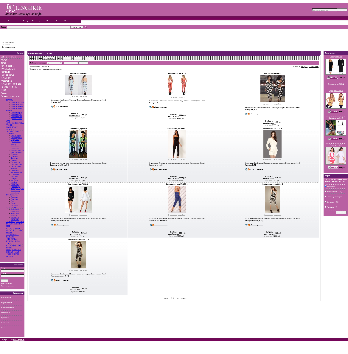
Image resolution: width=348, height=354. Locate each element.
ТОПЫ (3, 63)
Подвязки (9, 248)
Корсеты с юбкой (17, 106)
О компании (50, 21)
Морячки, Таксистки (14, 157)
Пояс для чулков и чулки (10, 96)
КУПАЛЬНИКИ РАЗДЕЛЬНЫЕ (6, 79)
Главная (3, 21)
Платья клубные (16, 115)
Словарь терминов (7, 308)
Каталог (10, 21)
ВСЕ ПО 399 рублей (8, 57)
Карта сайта (5, 323)
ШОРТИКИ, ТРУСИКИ (14, 230)
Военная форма (16, 138)
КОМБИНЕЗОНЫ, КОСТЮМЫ (12, 128)
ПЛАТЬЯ (4, 60)
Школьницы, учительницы (15, 186)
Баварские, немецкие (14, 182)
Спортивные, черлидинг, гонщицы (15, 177)
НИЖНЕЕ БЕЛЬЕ (7, 75)
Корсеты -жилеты (17, 108)
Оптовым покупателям (72, 21)
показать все (182, 298)
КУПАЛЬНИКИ (11, 207)
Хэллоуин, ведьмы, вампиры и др (17, 190)
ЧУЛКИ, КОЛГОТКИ (13, 250)
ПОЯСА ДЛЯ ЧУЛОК (13, 245)
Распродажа (27, 21)
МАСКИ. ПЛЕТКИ (12, 254)
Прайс (3, 328)
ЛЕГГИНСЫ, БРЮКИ (13, 228)
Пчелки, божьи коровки (16, 167)
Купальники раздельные (15, 210)
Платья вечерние (16, 113)
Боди (12, 201)
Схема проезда (6, 298)
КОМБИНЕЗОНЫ (7, 66)
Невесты (14, 160)
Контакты (59, 21)
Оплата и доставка (38, 21)
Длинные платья (16, 119)
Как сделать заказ (8, 42)
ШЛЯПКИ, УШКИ (12, 252)
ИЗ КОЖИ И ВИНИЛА (9, 87)
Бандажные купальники (15, 219)
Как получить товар (8, 47)
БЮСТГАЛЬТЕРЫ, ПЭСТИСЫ (12, 236)
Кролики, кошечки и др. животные (17, 151)
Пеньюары (14, 197)
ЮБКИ (3, 90)
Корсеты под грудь (17, 102)
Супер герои (15, 140)
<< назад (164, 298)
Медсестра (14, 154)
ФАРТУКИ (9, 256)
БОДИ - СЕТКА (11, 239)
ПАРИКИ (9, 233)
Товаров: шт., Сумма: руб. (13, 34)
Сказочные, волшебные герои (17, 171)
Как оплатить (6, 45)
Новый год (14, 193)
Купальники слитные (15, 215)
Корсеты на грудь (17, 104)
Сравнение (5, 318)
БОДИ (8, 121)
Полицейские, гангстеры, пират (16, 163)
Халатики (14, 199)
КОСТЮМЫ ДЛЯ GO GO (15, 222)
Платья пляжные (16, 117)
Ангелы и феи (16, 136)
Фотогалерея (5, 313)
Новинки (18, 21)
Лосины (4, 93)
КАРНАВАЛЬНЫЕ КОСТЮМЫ (8, 70)
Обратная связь (6, 303)
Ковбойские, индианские (15, 147)
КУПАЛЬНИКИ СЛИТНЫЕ (11, 84)
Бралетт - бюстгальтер (15, 204)
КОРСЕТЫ (9, 100)
